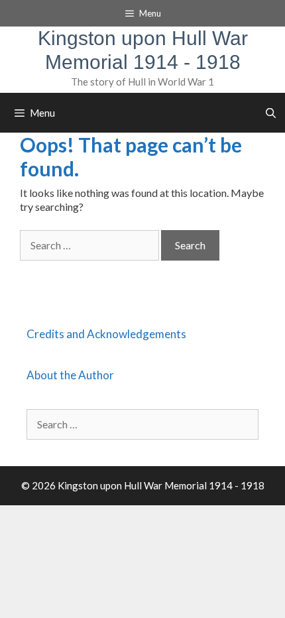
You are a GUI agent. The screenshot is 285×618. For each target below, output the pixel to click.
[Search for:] (90, 245)
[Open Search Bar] (270, 113)
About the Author (70, 375)
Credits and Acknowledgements (106, 334)
